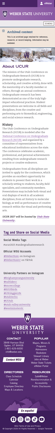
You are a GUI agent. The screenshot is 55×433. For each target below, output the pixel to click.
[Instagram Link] (20, 419)
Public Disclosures (41, 386)
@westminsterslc (13, 308)
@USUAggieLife (12, 293)
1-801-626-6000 (14, 348)
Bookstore (41, 352)
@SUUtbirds (10, 289)
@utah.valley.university (17, 305)
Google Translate (45, 428)
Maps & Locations (14, 389)
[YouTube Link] (42, 419)
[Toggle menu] (3, 3)
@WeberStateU (12, 260)
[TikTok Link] (35, 419)
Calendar (13, 379)
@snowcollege (12, 286)
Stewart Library (41, 356)
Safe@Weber (41, 376)
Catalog (13, 382)
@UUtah (8, 301)
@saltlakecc (10, 282)
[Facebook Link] (13, 419)
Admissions (41, 349)
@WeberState (11, 256)
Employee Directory (13, 386)
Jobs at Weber (41, 359)
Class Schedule (14, 376)
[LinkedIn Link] (28, 419)
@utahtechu (10, 297)
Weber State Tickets (41, 362)
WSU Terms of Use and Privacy (27, 426)
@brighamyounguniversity (19, 278)
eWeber (48, 3)
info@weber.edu (14, 351)
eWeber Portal (41, 365)
